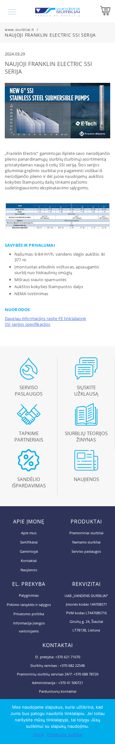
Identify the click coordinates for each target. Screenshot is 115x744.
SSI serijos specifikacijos (27, 324)
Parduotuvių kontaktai (57, 691)
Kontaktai (29, 560)
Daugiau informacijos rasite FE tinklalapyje (45, 318)
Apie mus (28, 532)
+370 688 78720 (85, 674)
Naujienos (28, 569)
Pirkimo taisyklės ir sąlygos (29, 604)
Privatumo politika (28, 613)
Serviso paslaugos (86, 551)
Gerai (38, 734)
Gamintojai (29, 551)
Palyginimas (29, 595)
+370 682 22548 (72, 665)
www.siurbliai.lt (19, 29)
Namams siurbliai (86, 542)
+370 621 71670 (67, 656)
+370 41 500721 (70, 682)
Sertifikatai (29, 542)
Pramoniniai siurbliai (86, 532)
